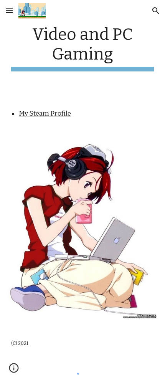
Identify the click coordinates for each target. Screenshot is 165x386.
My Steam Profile (45, 113)
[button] (9, 10)
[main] (82, 48)
